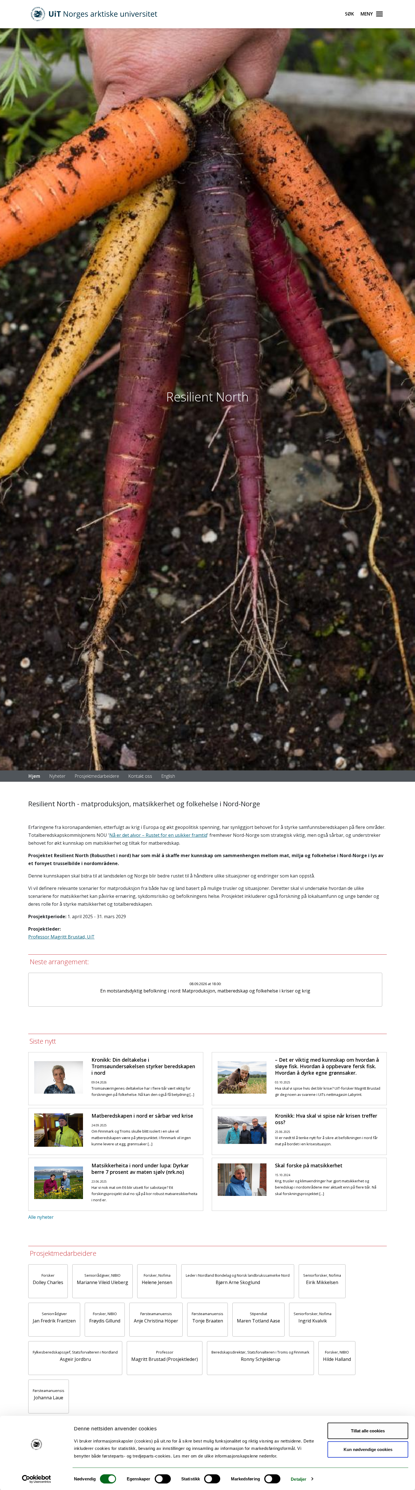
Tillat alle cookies (368, 1430)
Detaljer (298, 1478)
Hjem (34, 776)
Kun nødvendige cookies (368, 1449)
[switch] (163, 1478)
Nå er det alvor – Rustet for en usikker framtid (158, 835)
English (168, 776)
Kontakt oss (140, 776)
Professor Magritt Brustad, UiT (61, 937)
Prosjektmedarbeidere (97, 776)
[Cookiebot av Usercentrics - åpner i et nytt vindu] (36, 1479)
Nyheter (57, 776)
